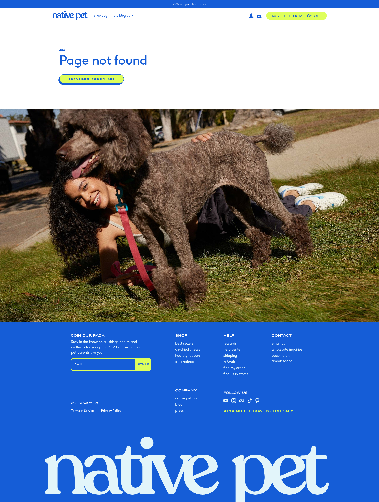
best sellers (184, 343)
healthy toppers (188, 355)
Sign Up (143, 364)
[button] (259, 16)
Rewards (230, 343)
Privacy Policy (111, 411)
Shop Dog (100, 15)
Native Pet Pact (187, 398)
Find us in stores (235, 374)
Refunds (229, 361)
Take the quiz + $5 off (296, 16)
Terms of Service (83, 411)
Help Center (232, 349)
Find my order (234, 367)
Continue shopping (91, 79)
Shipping (230, 355)
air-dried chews (187, 349)
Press (179, 410)
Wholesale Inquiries (287, 349)
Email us (278, 343)
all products (184, 361)
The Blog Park (123, 15)
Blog (179, 404)
